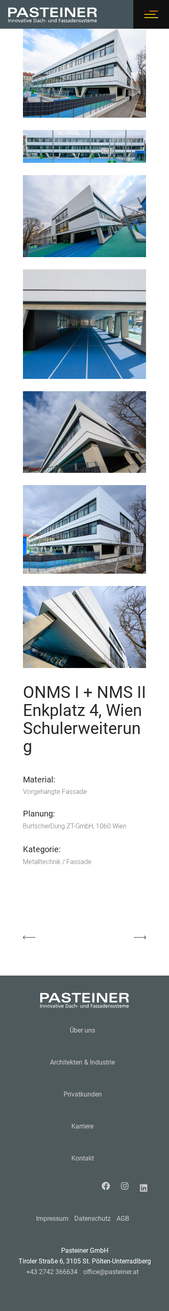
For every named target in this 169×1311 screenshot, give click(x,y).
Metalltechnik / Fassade (57, 862)
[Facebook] (108, 1186)
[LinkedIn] (146, 1188)
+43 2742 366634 (52, 1272)
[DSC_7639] (84, 529)
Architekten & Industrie (82, 1062)
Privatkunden (83, 1094)
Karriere (82, 1126)
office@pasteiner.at (111, 1272)
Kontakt (82, 1158)
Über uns (82, 1030)
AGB (122, 1218)
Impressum (52, 1218)
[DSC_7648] (84, 627)
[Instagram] (127, 1186)
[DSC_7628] (84, 324)
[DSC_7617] (84, 73)
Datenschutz (92, 1218)
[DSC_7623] (84, 146)
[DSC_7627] (84, 216)
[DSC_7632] (84, 432)
